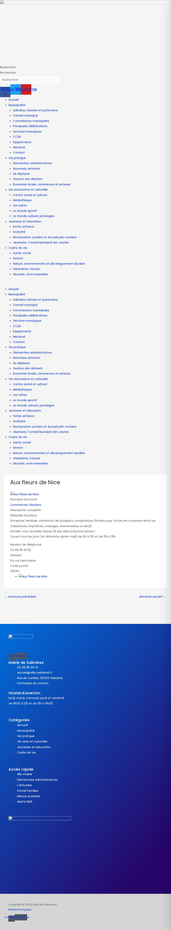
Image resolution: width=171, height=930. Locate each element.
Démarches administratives (32, 163)
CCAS (17, 137)
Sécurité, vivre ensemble (30, 274)
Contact (19, 153)
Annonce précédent (20, 597)
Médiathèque (22, 200)
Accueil (14, 100)
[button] (85, 284)
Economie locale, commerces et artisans (41, 184)
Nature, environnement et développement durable (49, 264)
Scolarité (19, 232)
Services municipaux (27, 132)
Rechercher (8, 67)
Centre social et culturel (30, 195)
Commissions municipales (31, 121)
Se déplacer (21, 174)
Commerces (19, 505)
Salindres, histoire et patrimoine (35, 110)
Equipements (22, 142)
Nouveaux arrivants (26, 169)
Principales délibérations (30, 126)
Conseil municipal (25, 116)
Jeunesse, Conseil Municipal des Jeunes (41, 243)
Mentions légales (19, 909)
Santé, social (22, 253)
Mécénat (19, 147)
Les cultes (20, 205)
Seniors (18, 258)
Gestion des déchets (28, 179)
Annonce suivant (152, 597)
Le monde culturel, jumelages (33, 216)
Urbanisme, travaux (26, 269)
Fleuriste (35, 505)
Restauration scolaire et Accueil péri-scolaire (45, 237)
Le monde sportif (25, 211)
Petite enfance (23, 227)
